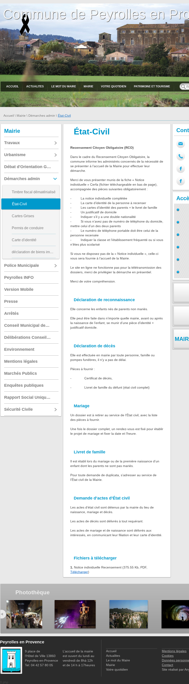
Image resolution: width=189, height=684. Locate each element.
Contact (167, 665)
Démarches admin (41, 115)
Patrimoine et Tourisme (152, 86)
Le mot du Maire (63, 86)
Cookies (168, 655)
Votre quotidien (113, 86)
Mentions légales (174, 651)
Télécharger (79, 572)
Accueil (12, 86)
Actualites (35, 86)
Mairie (88, 86)
